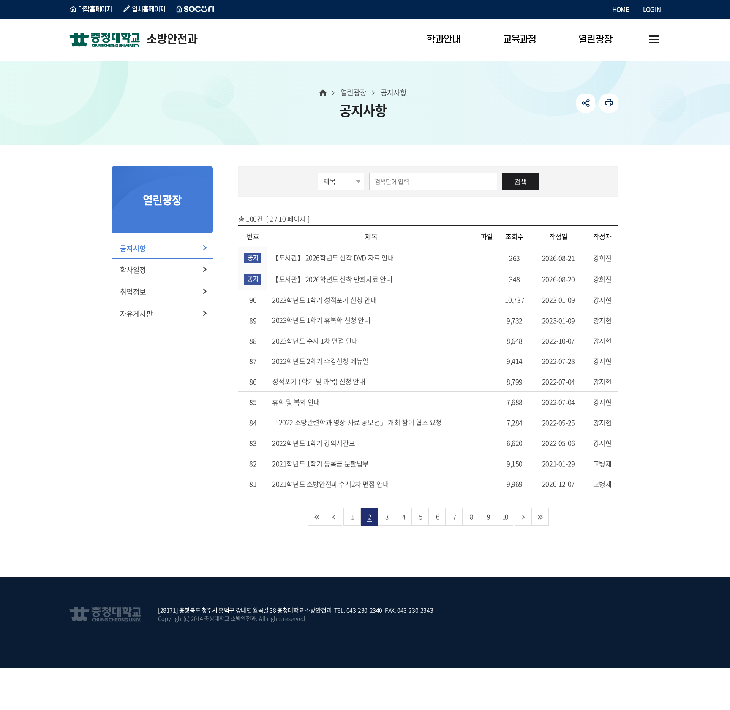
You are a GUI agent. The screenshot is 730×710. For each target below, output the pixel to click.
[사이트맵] (654, 39)
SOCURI (195, 9)
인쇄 (608, 103)
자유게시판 (136, 313)
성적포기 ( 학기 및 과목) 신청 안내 (319, 381)
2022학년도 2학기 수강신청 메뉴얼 (321, 361)
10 (504, 516)
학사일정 (133, 269)
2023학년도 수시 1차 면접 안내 (316, 341)
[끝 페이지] (540, 517)
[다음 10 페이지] (523, 517)
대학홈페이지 (95, 9)
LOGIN (652, 9)
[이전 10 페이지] (333, 517)
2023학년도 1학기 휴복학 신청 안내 (322, 320)
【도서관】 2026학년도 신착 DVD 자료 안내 (333, 257)
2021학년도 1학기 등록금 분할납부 (321, 463)
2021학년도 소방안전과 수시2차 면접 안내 (331, 484)
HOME (620, 9)
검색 (520, 181)
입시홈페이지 (149, 9)
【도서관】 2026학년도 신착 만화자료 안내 (333, 279)
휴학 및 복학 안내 (296, 402)
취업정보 (133, 291)
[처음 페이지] (316, 517)
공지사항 (133, 248)
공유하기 (585, 103)
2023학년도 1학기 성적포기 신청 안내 (325, 300)
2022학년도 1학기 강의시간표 (314, 443)
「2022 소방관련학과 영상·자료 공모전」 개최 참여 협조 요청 (358, 422)
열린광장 (353, 92)
